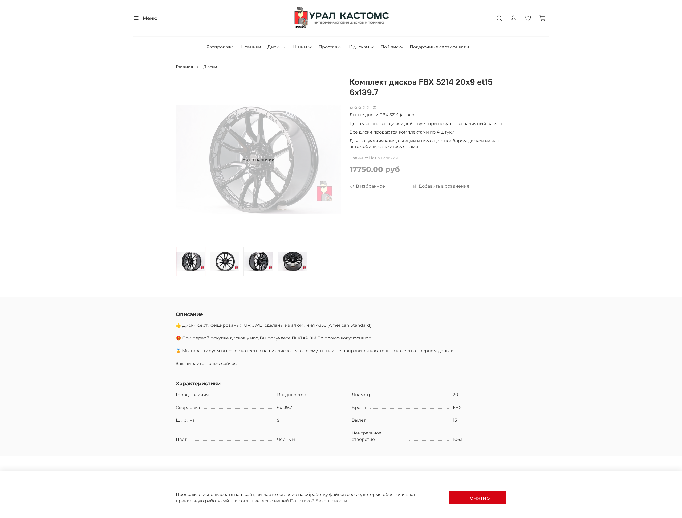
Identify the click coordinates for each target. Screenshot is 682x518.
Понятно (477, 498)
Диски (274, 46)
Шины (300, 46)
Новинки (251, 46)
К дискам (359, 46)
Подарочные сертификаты (439, 46)
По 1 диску (392, 46)
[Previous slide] (184, 159)
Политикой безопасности (318, 500)
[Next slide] (332, 159)
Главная (184, 66)
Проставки (331, 46)
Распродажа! (220, 46)
